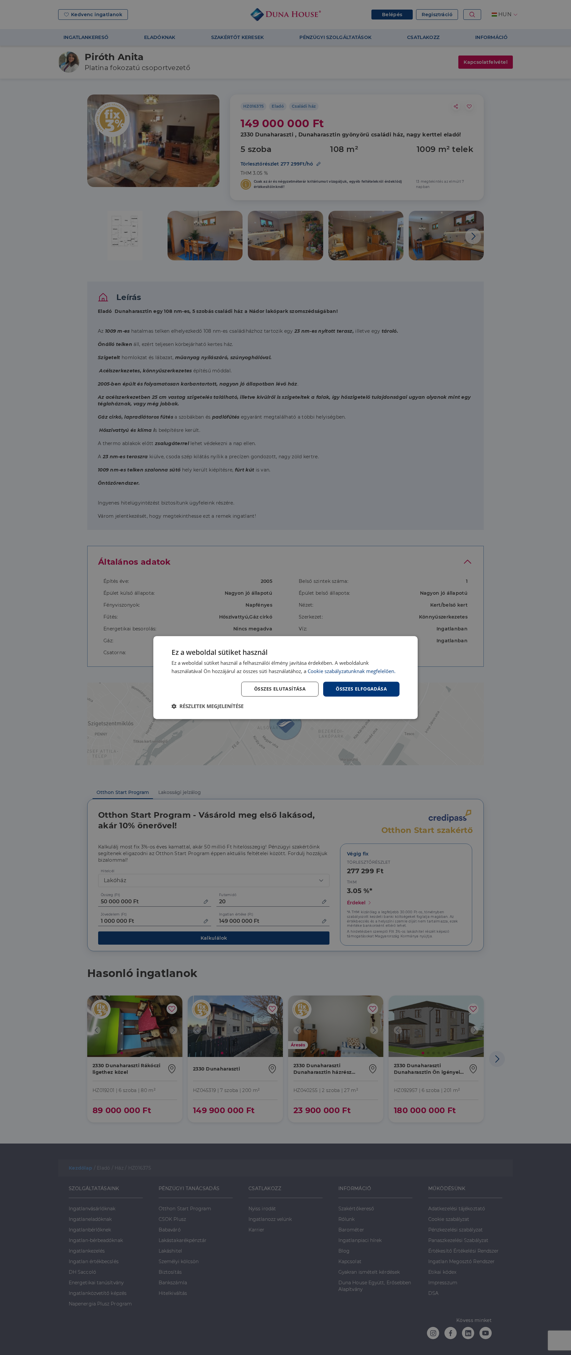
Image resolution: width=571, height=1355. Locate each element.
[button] (207, 706)
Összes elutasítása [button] (280, 689)
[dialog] (285, 677)
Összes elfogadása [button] (361, 689)
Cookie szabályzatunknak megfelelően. (352, 671)
